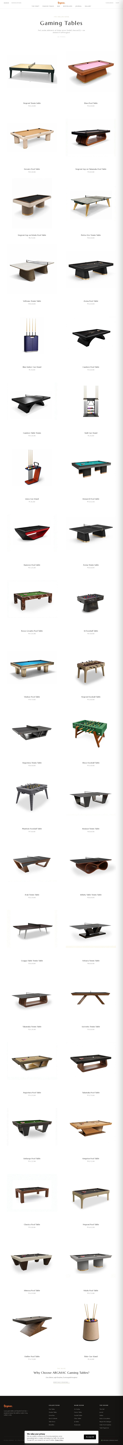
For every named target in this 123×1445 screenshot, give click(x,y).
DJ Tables (76, 1422)
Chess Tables (77, 1418)
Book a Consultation (105, 1418)
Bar (58, 6)
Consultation (16, 3)
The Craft (35, 6)
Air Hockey (77, 1409)
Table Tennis (52, 1422)
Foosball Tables (78, 1415)
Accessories (77, 1425)
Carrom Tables (78, 1412)
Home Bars (52, 1415)
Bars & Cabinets (53, 1418)
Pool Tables (52, 1409)
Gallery (88, 6)
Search (6, 3)
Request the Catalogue (105, 1422)
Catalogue (109, 3)
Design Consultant (110, 1440)
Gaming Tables (48, 6)
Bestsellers (67, 6)
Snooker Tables (53, 1412)
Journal (78, 6)
